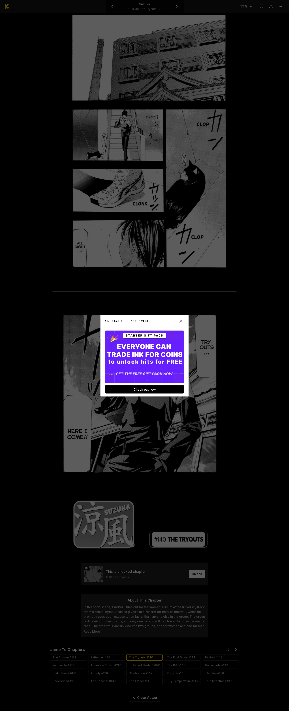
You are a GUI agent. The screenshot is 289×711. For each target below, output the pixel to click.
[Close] (181, 321)
